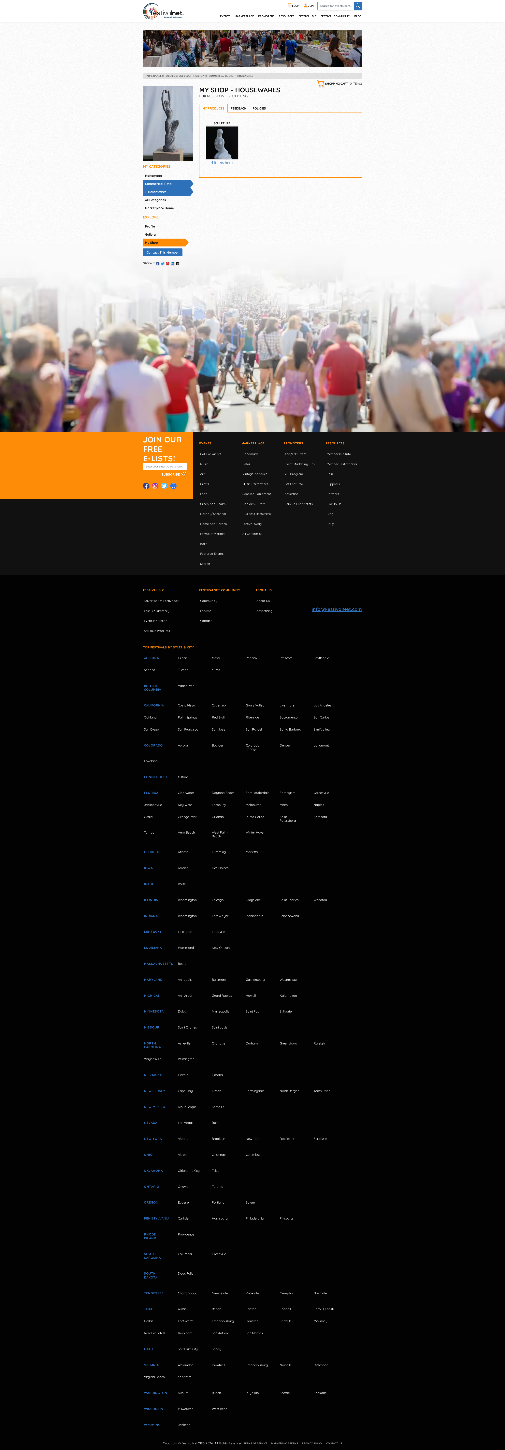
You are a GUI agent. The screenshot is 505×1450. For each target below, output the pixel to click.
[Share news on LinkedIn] (172, 263)
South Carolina (152, 1256)
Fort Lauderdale (257, 793)
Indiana (151, 916)
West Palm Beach (220, 834)
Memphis (286, 1293)
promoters (266, 16)
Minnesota (154, 1011)
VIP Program (294, 474)
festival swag (252, 524)
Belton (216, 1309)
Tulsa (216, 1171)
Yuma (216, 670)
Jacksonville (153, 805)
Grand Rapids (222, 996)
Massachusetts (156, 964)
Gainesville (321, 793)
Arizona (151, 658)
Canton (251, 1309)
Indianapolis (255, 916)
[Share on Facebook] (157, 263)
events (225, 16)
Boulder (217, 745)
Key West (185, 805)
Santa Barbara (290, 729)
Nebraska (153, 1075)
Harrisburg (220, 1218)
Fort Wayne (220, 916)
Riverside (252, 717)
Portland (218, 1202)
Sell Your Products (157, 631)
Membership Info (339, 454)
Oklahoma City (189, 1171)
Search (205, 564)
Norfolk (285, 1365)
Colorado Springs (253, 747)
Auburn (183, 1393)
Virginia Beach (154, 1377)
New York (153, 1139)
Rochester (287, 1139)
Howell (251, 996)
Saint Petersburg (288, 818)
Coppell (285, 1309)
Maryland (153, 980)
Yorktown (185, 1377)
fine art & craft (253, 504)
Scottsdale (321, 658)
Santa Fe (218, 1107)
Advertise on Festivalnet (161, 601)
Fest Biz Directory (156, 611)
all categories (155, 200)
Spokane (320, 1393)
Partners (333, 494)
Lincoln (183, 1075)
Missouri (152, 1027)
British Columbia (152, 687)
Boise (182, 884)
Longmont (321, 745)
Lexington (185, 932)
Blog (357, 16)
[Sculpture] (221, 142)
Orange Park (187, 817)
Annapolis (185, 980)
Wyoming (152, 1425)
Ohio (148, 1155)
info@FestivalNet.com (337, 609)
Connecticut (156, 777)
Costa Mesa (186, 705)
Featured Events (212, 553)
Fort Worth (186, 1321)
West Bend (219, 1409)
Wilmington (186, 1059)
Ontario (151, 1187)
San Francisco (188, 729)
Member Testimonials (342, 464)
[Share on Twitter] (162, 263)
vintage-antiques (254, 474)
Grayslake (253, 900)
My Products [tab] (213, 108)
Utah (148, 1349)
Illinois (151, 900)
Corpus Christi (324, 1309)
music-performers (255, 484)
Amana (183, 868)
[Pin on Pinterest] (167, 263)
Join (330, 474)
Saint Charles (289, 900)
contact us (334, 1443)
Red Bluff (218, 717)
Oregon (151, 1202)
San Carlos (321, 717)
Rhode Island (150, 1236)
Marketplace (244, 16)
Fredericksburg (223, 1321)
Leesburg (219, 805)
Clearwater (186, 793)
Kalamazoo (288, 996)
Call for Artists (210, 454)
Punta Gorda (255, 817)
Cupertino (219, 705)
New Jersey (154, 1091)
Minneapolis (220, 1011)
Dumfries (218, 1365)
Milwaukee (185, 1409)
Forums (205, 611)
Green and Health (213, 504)
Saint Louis (219, 1027)
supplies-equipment (256, 494)
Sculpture (222, 123)
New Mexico (154, 1107)
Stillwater (286, 1011)
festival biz (307, 16)
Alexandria (186, 1365)
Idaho (149, 884)
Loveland (151, 761)
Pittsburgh (287, 1218)
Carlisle (183, 1218)
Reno (216, 1123)
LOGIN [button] (295, 5)
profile (150, 226)
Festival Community (335, 16)
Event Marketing (155, 621)
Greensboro (288, 1043)
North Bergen (289, 1091)
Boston (183, 964)
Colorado (153, 745)
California (154, 705)
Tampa (149, 832)
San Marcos (254, 1333)
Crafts (204, 484)
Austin (182, 1309)
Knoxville (252, 1293)
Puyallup (252, 1393)
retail (246, 464)
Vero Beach (186, 832)
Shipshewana (289, 916)
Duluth (182, 1011)
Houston (252, 1321)
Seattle (285, 1393)
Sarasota (320, 817)
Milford (183, 777)
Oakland (150, 717)
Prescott (286, 658)
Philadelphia (255, 1218)
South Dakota (150, 1275)
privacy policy (312, 1443)
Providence (186, 1234)
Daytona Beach (223, 793)
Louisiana (153, 948)
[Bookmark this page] (173, 486)
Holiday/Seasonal (213, 514)
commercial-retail (159, 184)
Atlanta (183, 852)
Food (204, 494)
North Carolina (152, 1045)
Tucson (183, 670)
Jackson (184, 1425)
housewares (157, 192)
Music (204, 464)
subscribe (171, 474)
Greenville (219, 1254)
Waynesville (152, 1059)
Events (205, 443)
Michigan (152, 996)
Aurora (183, 745)
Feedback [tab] (238, 108)
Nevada (150, 1123)
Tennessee (154, 1293)
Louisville (218, 932)
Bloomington (187, 900)
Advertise (291, 494)
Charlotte (218, 1043)
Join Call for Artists (299, 504)
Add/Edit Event (296, 454)
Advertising (264, 611)
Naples (319, 805)
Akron (182, 1155)
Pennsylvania (156, 1218)
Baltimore (219, 980)
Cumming (219, 852)
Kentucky (153, 932)
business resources (256, 514)
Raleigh (319, 1043)
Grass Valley (255, 705)
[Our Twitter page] (164, 486)
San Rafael (254, 729)
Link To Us (334, 504)
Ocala (148, 817)
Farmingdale (255, 1091)
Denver (285, 745)
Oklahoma (153, 1171)
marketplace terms (284, 1443)
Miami (284, 805)
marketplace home (159, 208)
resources (286, 16)
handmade (153, 176)
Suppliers (333, 484)
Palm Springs (187, 717)
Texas (149, 1309)
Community (208, 601)
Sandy (216, 1349)
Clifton (216, 1091)
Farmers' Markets (212, 534)
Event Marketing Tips (300, 464)
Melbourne (253, 805)
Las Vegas (186, 1123)
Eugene (183, 1202)
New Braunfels (154, 1333)
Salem (250, 1202)
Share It (149, 263)
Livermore (287, 705)
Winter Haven (255, 832)
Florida (151, 793)
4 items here (222, 162)
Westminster (289, 980)
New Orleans (221, 948)
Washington (155, 1393)
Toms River (322, 1091)
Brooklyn (218, 1139)
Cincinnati (218, 1155)
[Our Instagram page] (155, 486)
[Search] (358, 6)
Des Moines (220, 868)
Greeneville (220, 1293)
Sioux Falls (185, 1273)
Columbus (253, 1155)
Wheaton (320, 900)
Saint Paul (253, 1011)
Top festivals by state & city (168, 647)
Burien (216, 1393)
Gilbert (182, 658)
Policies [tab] (259, 108)
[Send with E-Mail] (177, 263)
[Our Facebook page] (146, 486)
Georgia (151, 852)
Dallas (148, 1321)
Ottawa (183, 1187)
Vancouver (186, 686)
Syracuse (320, 1139)
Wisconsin (153, 1409)
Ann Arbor (185, 996)
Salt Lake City (188, 1349)
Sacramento (289, 717)
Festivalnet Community (219, 590)
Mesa (216, 658)
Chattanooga (187, 1293)
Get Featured (294, 484)
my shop (151, 242)
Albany (183, 1139)
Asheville (184, 1043)
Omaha (217, 1075)
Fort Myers (287, 793)
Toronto (217, 1187)
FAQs (330, 524)
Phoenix (251, 658)
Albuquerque (187, 1107)
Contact (206, 621)
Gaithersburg (255, 980)
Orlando (218, 817)
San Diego (151, 729)
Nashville (320, 1293)
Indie (203, 544)
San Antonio (220, 1333)
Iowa (148, 868)
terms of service (255, 1443)
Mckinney (320, 1321)
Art (202, 474)
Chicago (218, 900)
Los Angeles (322, 705)
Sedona (149, 670)
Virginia (151, 1365)
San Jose (218, 729)
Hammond (186, 948)
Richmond (321, 1365)
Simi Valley (322, 729)
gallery (150, 234)
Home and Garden (213, 524)
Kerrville (286, 1321)
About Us (263, 590)
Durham (252, 1043)
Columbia (185, 1254)
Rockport (185, 1333)
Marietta (252, 852)
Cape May (185, 1091)
